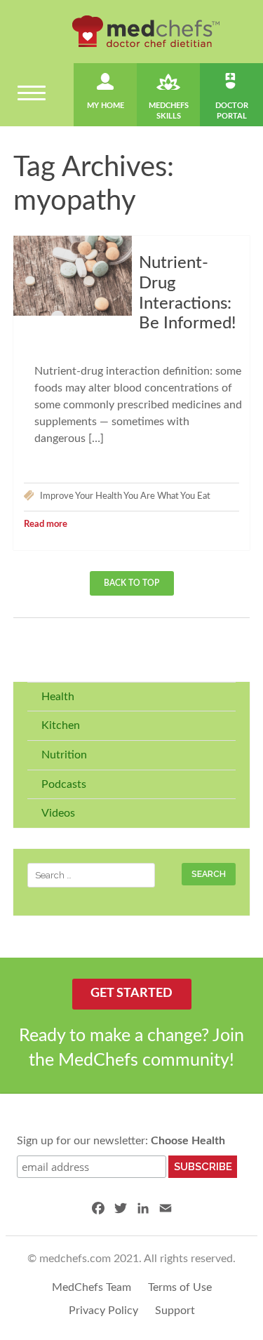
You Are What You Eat (166, 496)
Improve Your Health (81, 496)
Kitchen (60, 725)
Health (57, 696)
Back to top (131, 583)
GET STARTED (131, 993)
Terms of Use (180, 1287)
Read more (45, 524)
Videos (58, 813)
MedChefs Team (91, 1287)
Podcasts (63, 784)
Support (175, 1310)
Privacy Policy (103, 1310)
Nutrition (64, 755)
